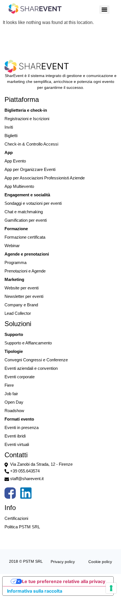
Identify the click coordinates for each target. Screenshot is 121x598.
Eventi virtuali (17, 444)
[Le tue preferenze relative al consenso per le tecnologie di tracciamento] (111, 588)
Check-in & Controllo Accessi (31, 144)
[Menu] (104, 9)
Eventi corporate (20, 376)
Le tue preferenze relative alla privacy (63, 581)
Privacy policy (63, 561)
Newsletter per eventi (24, 296)
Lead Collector (18, 313)
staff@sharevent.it (27, 478)
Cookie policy (100, 561)
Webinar (12, 245)
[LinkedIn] (26, 494)
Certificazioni (16, 518)
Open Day (14, 402)
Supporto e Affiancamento (28, 342)
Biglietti (11, 135)
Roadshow (14, 410)
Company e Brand (21, 304)
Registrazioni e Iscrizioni (27, 118)
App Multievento (19, 186)
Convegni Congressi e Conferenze (36, 359)
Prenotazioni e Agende (25, 271)
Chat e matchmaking (24, 211)
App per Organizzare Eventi (30, 169)
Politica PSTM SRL (22, 526)
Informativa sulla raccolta (34, 591)
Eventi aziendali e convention (31, 368)
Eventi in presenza (22, 427)
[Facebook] (10, 494)
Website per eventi (22, 287)
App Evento (15, 161)
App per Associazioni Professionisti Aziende (45, 177)
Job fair (11, 393)
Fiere (9, 385)
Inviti (9, 127)
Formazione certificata (25, 237)
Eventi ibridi (15, 436)
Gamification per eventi (26, 220)
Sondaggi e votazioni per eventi (33, 203)
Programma (15, 262)
